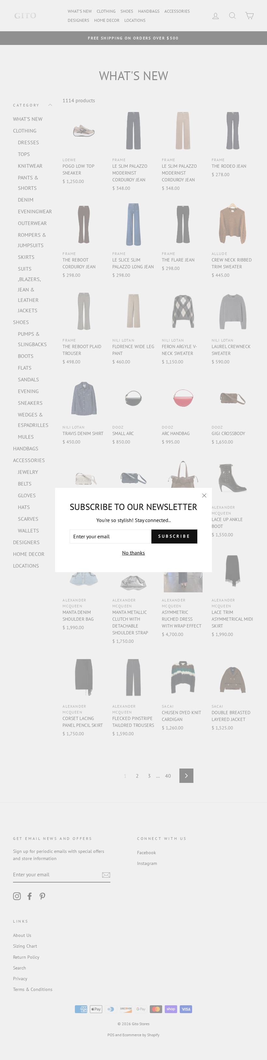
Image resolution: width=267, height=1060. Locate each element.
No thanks (133, 552)
